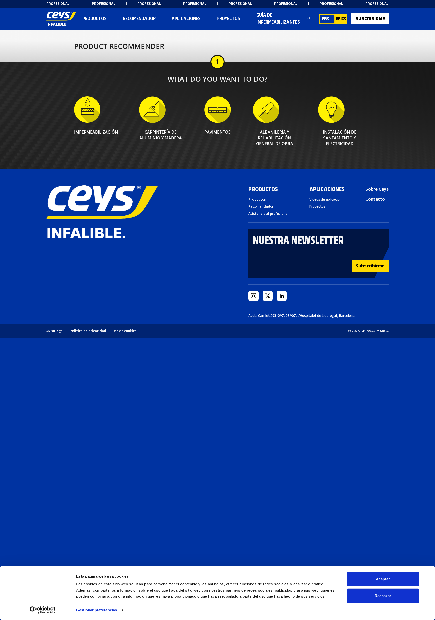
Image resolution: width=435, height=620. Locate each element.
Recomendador (261, 206)
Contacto (375, 199)
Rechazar (383, 595)
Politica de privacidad (88, 331)
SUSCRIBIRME (370, 18)
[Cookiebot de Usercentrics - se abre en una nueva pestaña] (43, 610)
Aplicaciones (186, 18)
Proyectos (228, 18)
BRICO (341, 18)
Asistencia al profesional (268, 214)
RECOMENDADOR (139, 18)
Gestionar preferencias (96, 610)
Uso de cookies (124, 331)
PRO (326, 18)
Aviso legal (55, 331)
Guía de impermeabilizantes (278, 18)
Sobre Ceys (377, 189)
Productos (94, 18)
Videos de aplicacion (325, 199)
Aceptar (383, 579)
